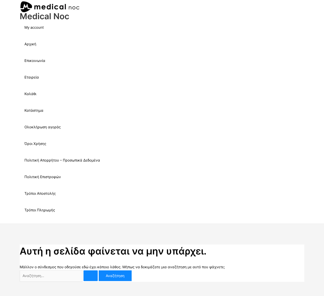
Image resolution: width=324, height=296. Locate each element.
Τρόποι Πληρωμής (39, 210)
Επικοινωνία (34, 60)
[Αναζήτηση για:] (59, 275)
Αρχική (30, 44)
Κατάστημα (33, 110)
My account (34, 27)
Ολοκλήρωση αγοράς (42, 127)
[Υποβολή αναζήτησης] (90, 275)
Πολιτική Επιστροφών (42, 177)
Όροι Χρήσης (35, 143)
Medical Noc (44, 16)
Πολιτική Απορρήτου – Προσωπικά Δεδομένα (62, 160)
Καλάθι (30, 94)
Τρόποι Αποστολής (40, 193)
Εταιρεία (31, 77)
